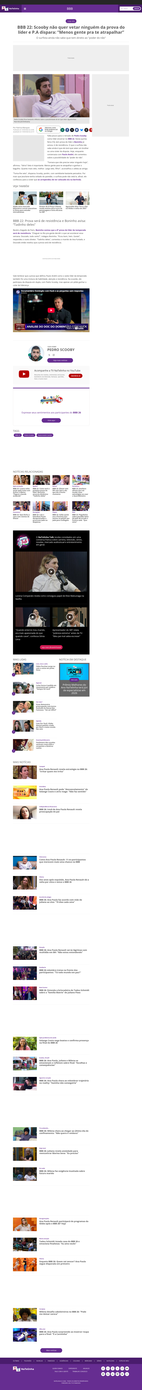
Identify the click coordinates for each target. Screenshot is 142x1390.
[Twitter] (49, 354)
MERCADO (88, 1361)
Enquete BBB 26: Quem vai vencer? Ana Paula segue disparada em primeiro (62, 1262)
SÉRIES (99, 1361)
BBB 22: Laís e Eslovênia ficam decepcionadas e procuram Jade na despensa (40, 518)
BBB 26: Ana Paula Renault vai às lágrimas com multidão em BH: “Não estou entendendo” (63, 951)
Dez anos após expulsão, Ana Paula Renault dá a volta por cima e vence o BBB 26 (64, 880)
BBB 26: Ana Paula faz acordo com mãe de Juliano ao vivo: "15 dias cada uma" (60, 900)
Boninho (78, 142)
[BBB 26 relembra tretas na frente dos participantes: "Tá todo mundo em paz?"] (25, 973)
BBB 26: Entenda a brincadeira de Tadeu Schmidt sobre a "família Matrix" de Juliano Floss (64, 991)
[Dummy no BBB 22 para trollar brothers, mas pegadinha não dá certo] (61, 506)
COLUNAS (76, 1361)
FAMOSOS (51, 1361)
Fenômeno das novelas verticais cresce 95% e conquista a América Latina (45, 745)
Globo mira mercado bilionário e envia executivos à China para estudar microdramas (25, 209)
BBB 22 (70, 139)
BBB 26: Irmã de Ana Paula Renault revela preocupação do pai (60, 810)
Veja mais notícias (60, 360)
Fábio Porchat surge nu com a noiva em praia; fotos (45, 668)
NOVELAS (39, 1361)
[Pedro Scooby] (36, 353)
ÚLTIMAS (16, 1361)
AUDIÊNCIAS (64, 1361)
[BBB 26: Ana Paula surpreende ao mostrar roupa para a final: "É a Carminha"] (25, 1335)
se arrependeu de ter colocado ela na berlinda (59, 179)
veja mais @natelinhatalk (51, 647)
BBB (70, 8)
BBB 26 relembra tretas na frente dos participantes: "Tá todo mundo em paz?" (60, 971)
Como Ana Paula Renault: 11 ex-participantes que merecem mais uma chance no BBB (62, 860)
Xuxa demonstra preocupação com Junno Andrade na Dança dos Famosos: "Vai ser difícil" (46, 707)
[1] (23, 669)
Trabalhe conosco (79, 1371)
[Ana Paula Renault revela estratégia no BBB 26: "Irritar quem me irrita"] (25, 772)
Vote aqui (51, 420)
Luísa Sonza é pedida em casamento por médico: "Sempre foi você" (46, 687)
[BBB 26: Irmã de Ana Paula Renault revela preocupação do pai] (25, 812)
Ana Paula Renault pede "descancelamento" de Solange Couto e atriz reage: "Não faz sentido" (63, 790)
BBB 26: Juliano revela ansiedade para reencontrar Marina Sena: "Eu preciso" (59, 1152)
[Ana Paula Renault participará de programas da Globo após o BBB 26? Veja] (25, 1224)
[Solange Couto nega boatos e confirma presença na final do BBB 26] (25, 1043)
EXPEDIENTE (73, 1368)
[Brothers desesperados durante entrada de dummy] (81, 506)
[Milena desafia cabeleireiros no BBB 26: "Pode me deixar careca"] (25, 1315)
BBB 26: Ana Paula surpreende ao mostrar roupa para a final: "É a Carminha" (64, 1332)
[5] (23, 745)
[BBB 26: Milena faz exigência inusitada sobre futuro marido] (25, 1174)
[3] (23, 707)
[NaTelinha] (10, 8)
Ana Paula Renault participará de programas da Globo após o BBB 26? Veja (63, 1222)
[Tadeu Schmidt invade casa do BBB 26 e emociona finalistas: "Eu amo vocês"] (25, 1244)
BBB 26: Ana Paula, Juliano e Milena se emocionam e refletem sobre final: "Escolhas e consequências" (63, 1063)
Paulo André (67, 154)
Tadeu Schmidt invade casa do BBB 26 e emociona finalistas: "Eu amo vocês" (59, 1242)
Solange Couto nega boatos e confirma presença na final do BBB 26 (64, 1041)
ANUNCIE (86, 1368)
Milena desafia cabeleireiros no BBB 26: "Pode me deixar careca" (62, 1312)
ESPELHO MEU (124, 1361)
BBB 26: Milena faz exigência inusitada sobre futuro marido (62, 1172)
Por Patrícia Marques (21, 127)
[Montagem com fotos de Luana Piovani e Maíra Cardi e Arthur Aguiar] (21, 480)
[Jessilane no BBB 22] (81, 480)
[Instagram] (53, 354)
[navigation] (25, 8)
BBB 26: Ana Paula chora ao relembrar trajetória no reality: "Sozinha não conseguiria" (64, 1081)
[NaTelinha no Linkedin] (113, 1374)
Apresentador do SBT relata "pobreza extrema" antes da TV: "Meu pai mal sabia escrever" (67, 633)
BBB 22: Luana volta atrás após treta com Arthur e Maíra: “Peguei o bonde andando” (21, 492)
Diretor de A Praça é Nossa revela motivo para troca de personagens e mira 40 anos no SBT (50, 209)
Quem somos (57, 1368)
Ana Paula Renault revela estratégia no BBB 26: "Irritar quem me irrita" (63, 770)
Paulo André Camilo (45, 435)
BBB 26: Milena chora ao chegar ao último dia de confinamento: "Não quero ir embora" (63, 1132)
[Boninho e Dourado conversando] (41, 480)
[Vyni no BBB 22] (21, 506)
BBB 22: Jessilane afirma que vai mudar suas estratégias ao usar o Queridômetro (80, 492)
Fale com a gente (61, 1371)
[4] (23, 726)
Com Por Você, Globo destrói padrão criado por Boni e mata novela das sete (45, 726)
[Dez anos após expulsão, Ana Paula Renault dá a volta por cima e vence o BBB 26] (25, 883)
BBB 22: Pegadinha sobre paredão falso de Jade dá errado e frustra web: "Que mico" (80, 518)
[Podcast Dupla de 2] (117, 1374)
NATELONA (110, 1361)
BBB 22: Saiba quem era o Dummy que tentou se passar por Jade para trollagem (61, 517)
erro (91, 130)
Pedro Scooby (80, 135)
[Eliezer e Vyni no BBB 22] (61, 480)
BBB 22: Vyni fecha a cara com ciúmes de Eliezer (21, 517)
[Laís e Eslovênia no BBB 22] (41, 506)
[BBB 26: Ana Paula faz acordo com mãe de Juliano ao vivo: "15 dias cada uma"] (25, 903)
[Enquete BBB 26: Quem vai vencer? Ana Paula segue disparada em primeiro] (25, 1264)
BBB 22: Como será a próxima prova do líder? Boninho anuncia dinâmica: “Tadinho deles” (41, 492)
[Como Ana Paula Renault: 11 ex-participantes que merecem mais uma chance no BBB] (25, 863)
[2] (23, 688)
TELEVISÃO (27, 1361)
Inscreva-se (75, 376)
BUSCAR (136, 8)
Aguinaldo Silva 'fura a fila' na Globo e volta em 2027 (77, 207)
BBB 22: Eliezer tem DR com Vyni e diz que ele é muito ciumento (60, 491)
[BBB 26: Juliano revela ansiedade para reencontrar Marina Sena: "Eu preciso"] (25, 1154)
